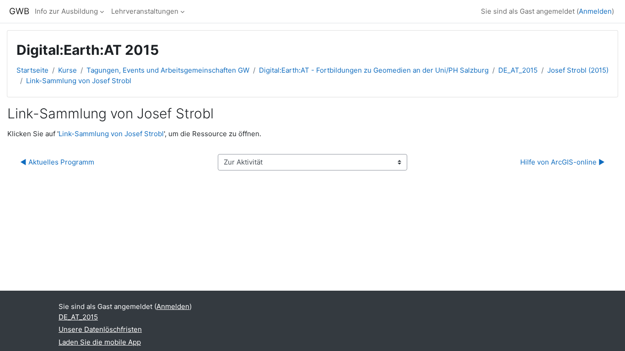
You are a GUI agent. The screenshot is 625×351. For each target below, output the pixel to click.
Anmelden (595, 11)
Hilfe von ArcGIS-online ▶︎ (562, 162)
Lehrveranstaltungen (144, 11)
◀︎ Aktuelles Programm (57, 162)
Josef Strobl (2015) (578, 70)
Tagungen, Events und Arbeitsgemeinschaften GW (167, 70)
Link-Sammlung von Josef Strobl (78, 80)
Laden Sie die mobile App (100, 342)
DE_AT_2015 (518, 70)
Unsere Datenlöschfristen (100, 329)
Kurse (67, 70)
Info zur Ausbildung (66, 11)
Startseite (32, 70)
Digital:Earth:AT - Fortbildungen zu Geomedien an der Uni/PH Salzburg (374, 70)
